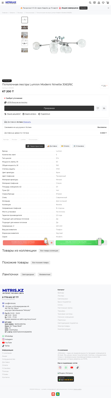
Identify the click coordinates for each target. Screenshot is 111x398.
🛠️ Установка (78, 146)
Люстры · (20, 12)
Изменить (27, 122)
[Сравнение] (104, 108)
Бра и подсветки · (65, 302)
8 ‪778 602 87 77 (10, 297)
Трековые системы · (65, 314)
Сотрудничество (8, 359)
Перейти (83, 8)
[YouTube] (71, 367)
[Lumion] (104, 86)
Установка (6, 368)
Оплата (5, 365)
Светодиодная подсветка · (68, 323)
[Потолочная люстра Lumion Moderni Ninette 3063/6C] (59, 47)
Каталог (12, 12)
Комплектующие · (64, 329)
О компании (7, 353)
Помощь (5, 371)
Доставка (6, 362)
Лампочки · (62, 320)
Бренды (6, 139)
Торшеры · (62, 311)
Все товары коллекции (49, 251)
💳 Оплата (65, 146)
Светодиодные (28, 274)
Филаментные (44, 274)
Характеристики (36, 146)
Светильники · (63, 299)
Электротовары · (64, 326)
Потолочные (30, 12)
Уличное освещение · (66, 317)
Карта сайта (77, 389)
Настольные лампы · (65, 308)
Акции (4, 356)
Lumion (23, 139)
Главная (5, 12)
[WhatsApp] (66, 367)
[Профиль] (99, 2)
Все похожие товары (40, 263)
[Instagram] (60, 367)
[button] (30, 47)
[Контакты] (94, 2)
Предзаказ (49, 108)
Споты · (60, 305)
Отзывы (5, 374)
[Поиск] (90, 2)
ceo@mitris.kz (10, 303)
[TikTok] (77, 367)
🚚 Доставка (52, 146)
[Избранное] (97, 108)
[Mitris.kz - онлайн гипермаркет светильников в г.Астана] (10, 2)
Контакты (6, 377)
